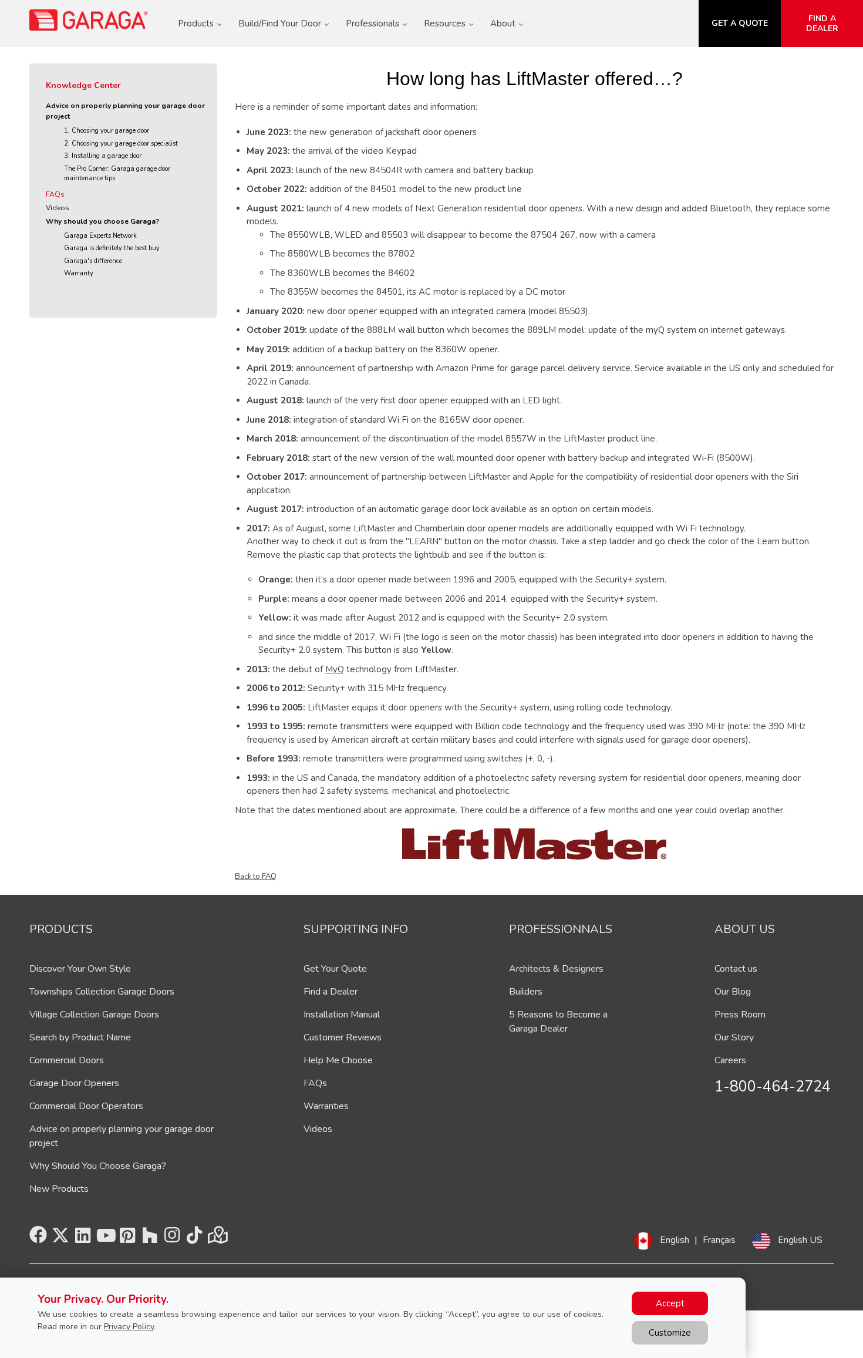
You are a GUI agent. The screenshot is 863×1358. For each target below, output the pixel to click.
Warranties (326, 1106)
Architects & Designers (556, 968)
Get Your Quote (335, 968)
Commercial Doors (66, 1060)
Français (719, 1240)
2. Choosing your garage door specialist (121, 143)
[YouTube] (105, 1239)
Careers (730, 1060)
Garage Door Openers (74, 1083)
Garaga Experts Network (100, 235)
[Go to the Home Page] (89, 20)
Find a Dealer (331, 991)
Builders (525, 991)
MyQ (334, 669)
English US (800, 1240)
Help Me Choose (338, 1060)
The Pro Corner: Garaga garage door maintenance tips (117, 173)
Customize (670, 1333)
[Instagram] (172, 1239)
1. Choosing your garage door (106, 130)
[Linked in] (83, 1239)
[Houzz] (150, 1239)
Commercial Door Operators (86, 1106)
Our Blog (732, 991)
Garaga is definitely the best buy (112, 248)
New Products (59, 1188)
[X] (60, 1239)
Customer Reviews (343, 1037)
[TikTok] (194, 1239)
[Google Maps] (216, 1239)
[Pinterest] (127, 1239)
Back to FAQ (256, 876)
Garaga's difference (93, 261)
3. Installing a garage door (102, 155)
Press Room (740, 1014)
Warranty (78, 273)
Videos (57, 208)
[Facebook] (38, 1239)
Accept (670, 1303)
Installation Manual (342, 1014)
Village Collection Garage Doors (94, 1014)
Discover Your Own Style (80, 968)
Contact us (735, 968)
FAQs (55, 194)
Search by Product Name (80, 1037)
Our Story (734, 1037)
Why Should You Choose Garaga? (97, 1166)
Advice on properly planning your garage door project (125, 111)
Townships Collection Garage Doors (101, 991)
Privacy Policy (129, 1326)
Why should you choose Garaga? (102, 221)
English (674, 1240)
